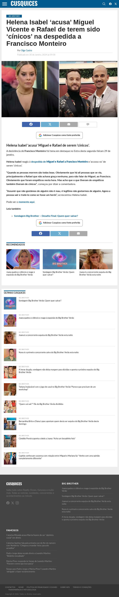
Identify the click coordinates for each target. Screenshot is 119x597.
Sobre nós (65, 587)
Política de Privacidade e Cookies (42, 587)
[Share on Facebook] (31, 123)
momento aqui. (26, 202)
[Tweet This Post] (50, 123)
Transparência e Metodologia (22, 590)
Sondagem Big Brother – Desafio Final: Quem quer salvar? (46, 216)
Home (21, 587)
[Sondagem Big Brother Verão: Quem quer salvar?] (59, 268)
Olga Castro (26, 50)
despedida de (59, 162)
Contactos (10, 587)
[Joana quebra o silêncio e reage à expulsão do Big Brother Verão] (23, 268)
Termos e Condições (82, 587)
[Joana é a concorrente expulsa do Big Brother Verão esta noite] (96, 268)
